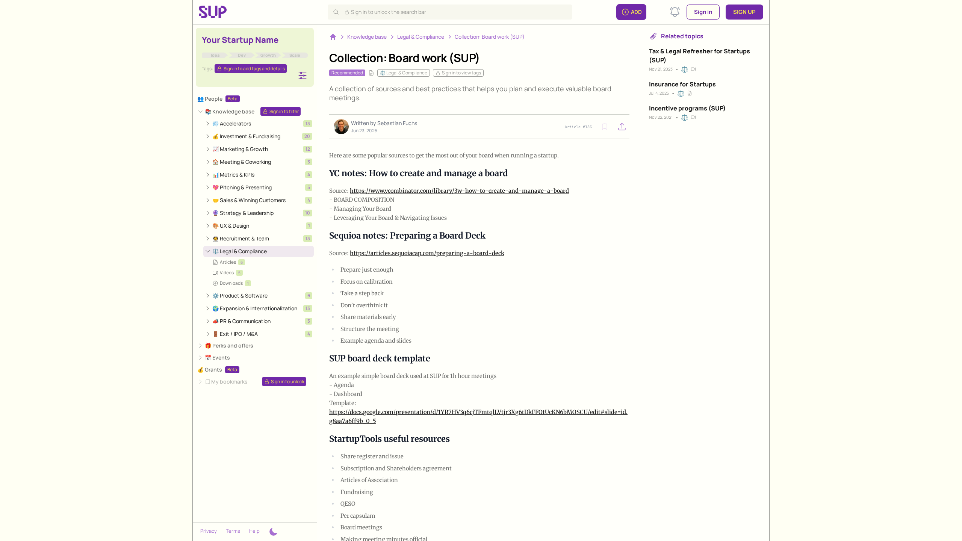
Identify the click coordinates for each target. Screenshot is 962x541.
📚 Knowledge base (229, 111)
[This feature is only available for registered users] (604, 126)
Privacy (208, 530)
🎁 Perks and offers (229, 345)
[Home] (333, 37)
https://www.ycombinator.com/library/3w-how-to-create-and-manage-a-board (459, 190)
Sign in (703, 12)
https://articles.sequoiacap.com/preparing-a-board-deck (427, 253)
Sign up (744, 12)
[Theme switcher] (273, 531)
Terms (233, 530)
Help (254, 530)
